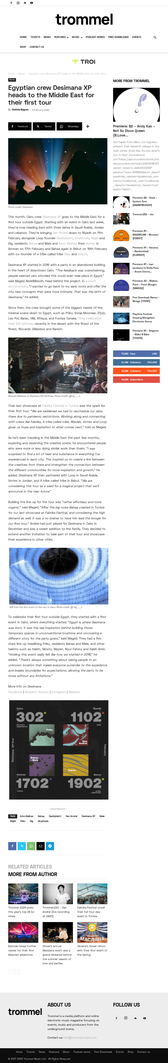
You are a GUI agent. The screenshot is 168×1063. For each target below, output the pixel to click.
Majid (94, 238)
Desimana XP (52, 217)
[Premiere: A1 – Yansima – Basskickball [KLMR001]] (121, 252)
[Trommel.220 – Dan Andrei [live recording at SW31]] (58, 893)
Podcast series (95, 37)
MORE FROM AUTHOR (32, 874)
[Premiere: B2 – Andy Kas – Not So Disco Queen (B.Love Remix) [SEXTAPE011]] (136, 105)
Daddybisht (65, 238)
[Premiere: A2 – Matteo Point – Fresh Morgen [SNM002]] (121, 285)
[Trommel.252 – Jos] (121, 218)
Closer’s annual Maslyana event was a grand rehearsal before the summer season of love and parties (57, 955)
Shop (23, 47)
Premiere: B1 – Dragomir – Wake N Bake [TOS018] (146, 335)
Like (154, 353)
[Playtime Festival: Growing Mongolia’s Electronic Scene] (121, 318)
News (47, 37)
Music (75, 37)
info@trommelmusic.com (80, 1038)
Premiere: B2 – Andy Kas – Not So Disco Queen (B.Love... (134, 131)
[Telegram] (50, 846)
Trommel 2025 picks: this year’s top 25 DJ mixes (21, 912)
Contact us (37, 47)
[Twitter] (22, 846)
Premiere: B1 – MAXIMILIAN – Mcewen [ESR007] (146, 235)
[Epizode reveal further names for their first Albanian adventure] (23, 932)
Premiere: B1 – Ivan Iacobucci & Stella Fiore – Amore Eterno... (146, 268)
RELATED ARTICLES (30, 867)
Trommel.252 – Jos (143, 215)
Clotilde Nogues (20, 110)
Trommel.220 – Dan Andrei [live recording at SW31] (56, 912)
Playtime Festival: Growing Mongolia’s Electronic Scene (144, 318)
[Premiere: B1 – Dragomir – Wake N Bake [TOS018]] (121, 335)
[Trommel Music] (84, 19)
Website (74, 692)
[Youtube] (31, 3)
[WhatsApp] (31, 846)
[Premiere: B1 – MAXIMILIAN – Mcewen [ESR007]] (121, 235)
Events (136, 37)
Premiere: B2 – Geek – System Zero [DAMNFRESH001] (145, 202)
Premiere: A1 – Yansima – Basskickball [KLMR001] (145, 251)
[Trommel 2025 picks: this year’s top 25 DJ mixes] (23, 893)
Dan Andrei (60, 233)
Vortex (90, 243)
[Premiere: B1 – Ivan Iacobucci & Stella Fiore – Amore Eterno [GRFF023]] (121, 268)
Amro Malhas (68, 243)
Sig (31, 821)
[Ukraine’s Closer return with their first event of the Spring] (92, 932)
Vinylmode (82, 238)
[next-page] (17, 971)
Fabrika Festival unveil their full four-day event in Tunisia (91, 912)
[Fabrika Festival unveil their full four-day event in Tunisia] (92, 893)
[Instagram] (18, 3)
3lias (67, 254)
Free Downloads (118, 37)
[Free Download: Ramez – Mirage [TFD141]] (121, 302)
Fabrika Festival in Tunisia (60, 406)
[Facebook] (11, 3)
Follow (152, 362)
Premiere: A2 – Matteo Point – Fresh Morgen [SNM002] (145, 285)
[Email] (40, 846)
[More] (87, 126)
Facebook (15, 692)
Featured (60, 37)
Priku (22, 821)
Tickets (35, 37)
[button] (155, 38)
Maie (102, 816)
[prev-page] (10, 971)
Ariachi (82, 254)
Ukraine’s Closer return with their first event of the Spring (92, 950)
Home (23, 37)
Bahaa (33, 243)
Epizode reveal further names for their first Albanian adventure (22, 950)
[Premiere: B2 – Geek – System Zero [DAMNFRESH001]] (121, 202)
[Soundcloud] (25, 3)
